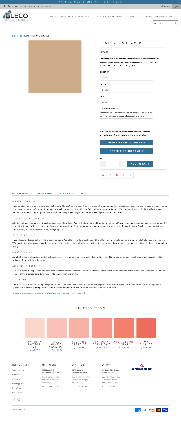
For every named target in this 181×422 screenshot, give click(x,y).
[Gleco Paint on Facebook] (4, 6)
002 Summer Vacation (57, 328)
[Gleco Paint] (16, 16)
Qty (102, 158)
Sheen (103, 84)
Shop (70, 16)
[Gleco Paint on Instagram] (8, 6)
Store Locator (19, 6)
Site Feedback (17, 393)
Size (102, 96)
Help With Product (21, 193)
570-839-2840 (53, 387)
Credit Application (18, 383)
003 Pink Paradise (79, 328)
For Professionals (154, 16)
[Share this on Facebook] (110, 175)
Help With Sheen (44, 193)
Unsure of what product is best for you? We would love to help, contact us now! (48, 293)
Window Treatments (114, 16)
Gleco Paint (22, 409)
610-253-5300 (113, 387)
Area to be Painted (126, 112)
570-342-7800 (83, 387)
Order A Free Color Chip (127, 142)
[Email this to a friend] (131, 175)
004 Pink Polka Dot (102, 328)
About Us (135, 16)
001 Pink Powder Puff (35, 328)
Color (95, 16)
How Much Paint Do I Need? (72, 193)
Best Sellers (56, 16)
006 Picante (146, 328)
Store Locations (18, 370)
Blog (48, 6)
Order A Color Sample (127, 151)
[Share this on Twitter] (103, 175)
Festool (173, 16)
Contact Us (16, 374)
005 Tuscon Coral (124, 328)
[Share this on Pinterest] (117, 175)
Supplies (82, 16)
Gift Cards (16, 379)
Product (104, 72)
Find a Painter (36, 6)
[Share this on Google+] (124, 175)
